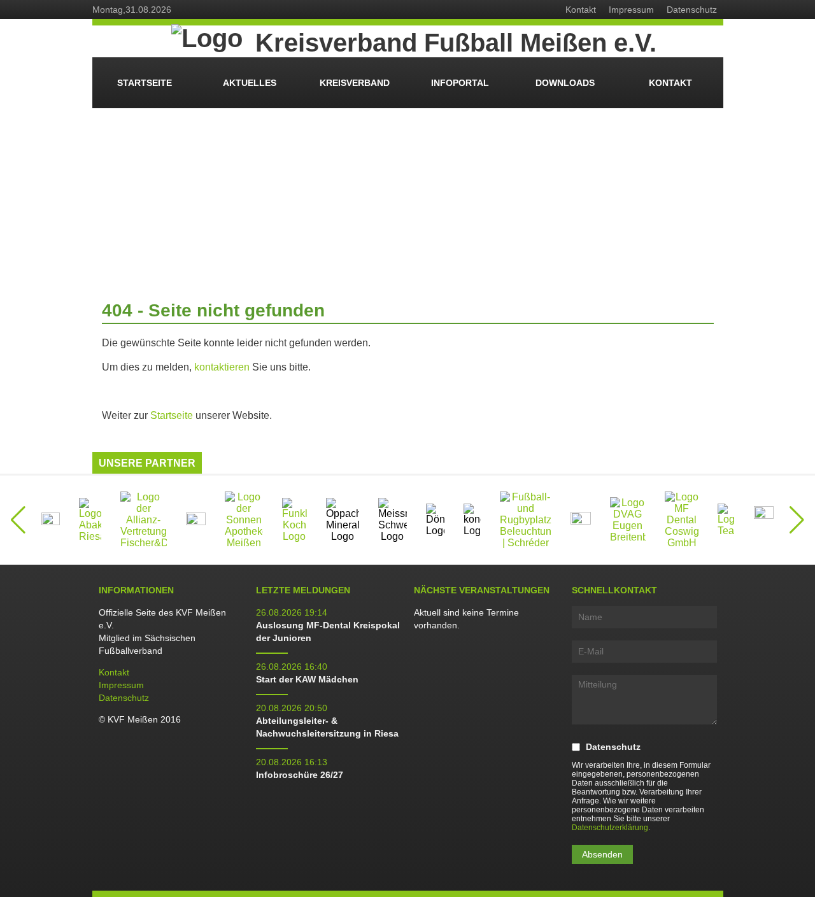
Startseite (144, 83)
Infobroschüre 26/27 (299, 775)
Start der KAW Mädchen (307, 679)
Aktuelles (249, 83)
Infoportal (460, 83)
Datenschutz (692, 9)
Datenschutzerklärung (610, 827)
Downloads (565, 83)
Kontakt (580, 9)
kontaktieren (222, 367)
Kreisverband (355, 83)
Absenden (602, 854)
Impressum (631, 9)
